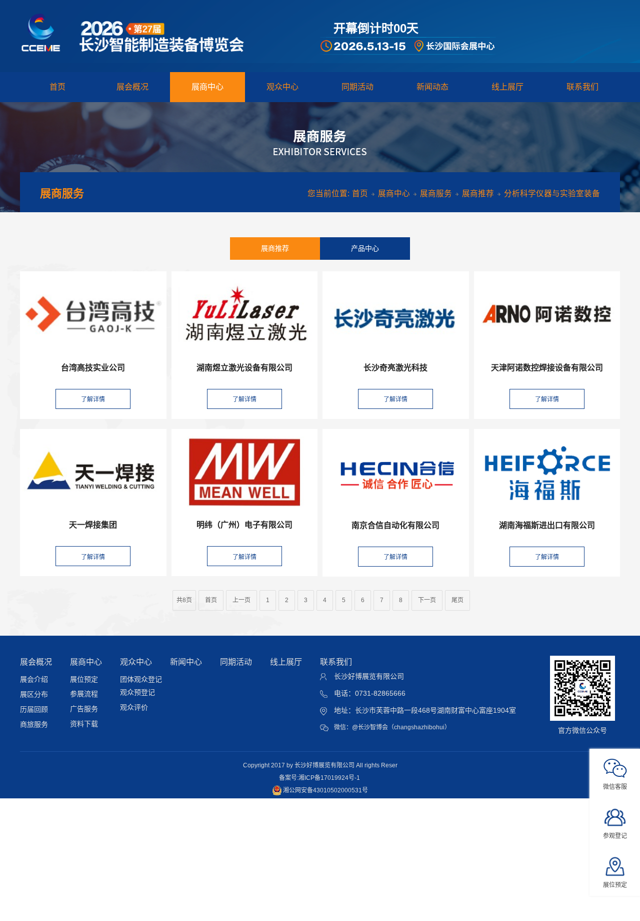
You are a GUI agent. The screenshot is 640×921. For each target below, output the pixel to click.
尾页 (458, 600)
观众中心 (282, 87)
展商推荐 (478, 193)
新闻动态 (432, 87)
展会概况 (132, 87)
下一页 (427, 600)
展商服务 (436, 193)
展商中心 (208, 87)
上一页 (241, 600)
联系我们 (582, 87)
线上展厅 (508, 87)
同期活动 (358, 87)
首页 (58, 87)
